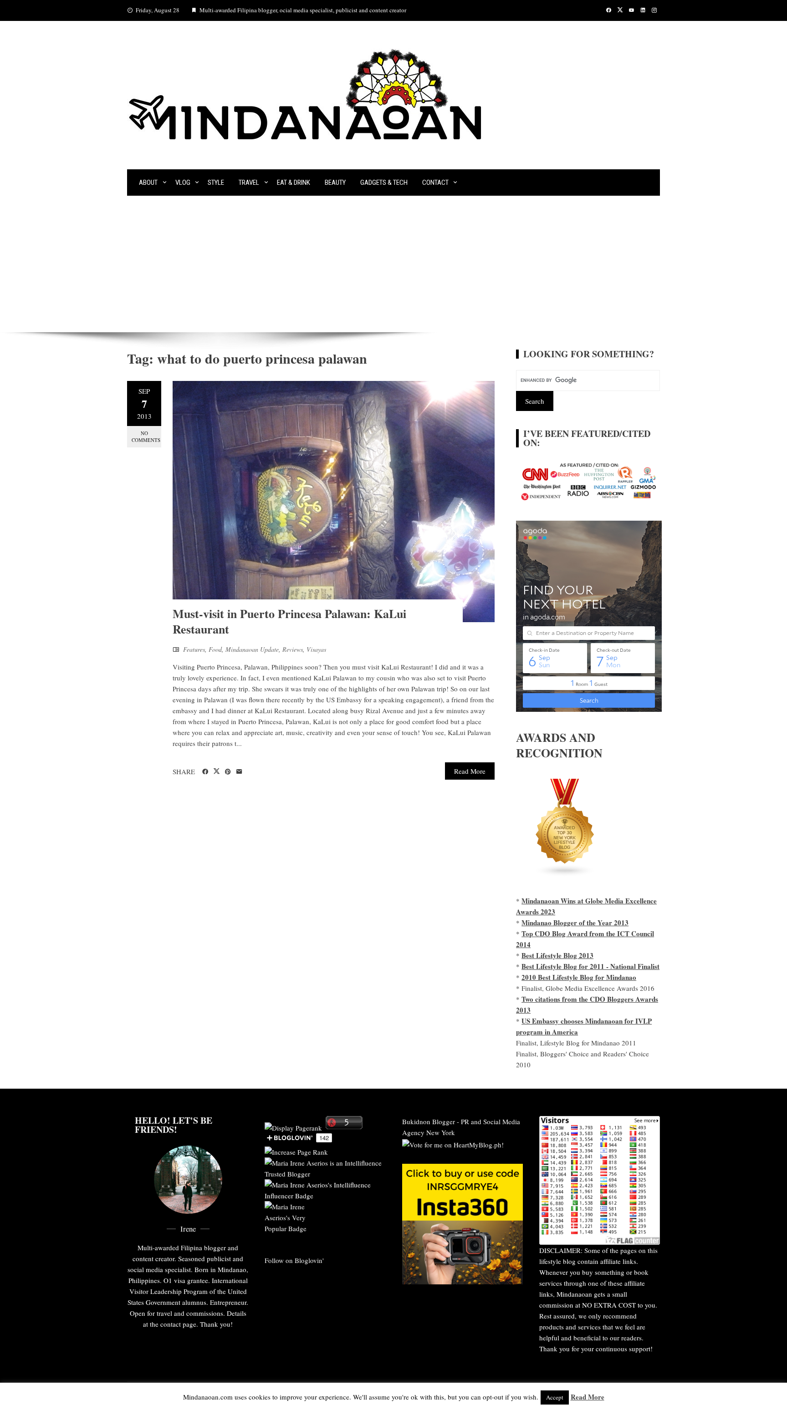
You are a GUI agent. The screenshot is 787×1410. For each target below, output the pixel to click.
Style (216, 182)
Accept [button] (554, 1397)
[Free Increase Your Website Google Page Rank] (296, 1150)
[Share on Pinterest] (228, 772)
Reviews (292, 649)
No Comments (146, 436)
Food (215, 649)
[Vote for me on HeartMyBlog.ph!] (453, 1143)
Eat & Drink (293, 182)
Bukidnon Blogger (428, 1121)
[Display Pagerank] (293, 1126)
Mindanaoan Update (252, 649)
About (148, 182)
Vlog (182, 182)
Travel (249, 182)
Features (194, 649)
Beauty (335, 182)
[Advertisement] (393, 264)
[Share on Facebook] (205, 772)
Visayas (316, 649)
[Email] (239, 772)
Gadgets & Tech (384, 182)
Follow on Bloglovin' (294, 1260)
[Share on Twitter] (216, 771)
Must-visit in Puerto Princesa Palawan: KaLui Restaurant (289, 621)
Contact (435, 182)
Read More (469, 771)
